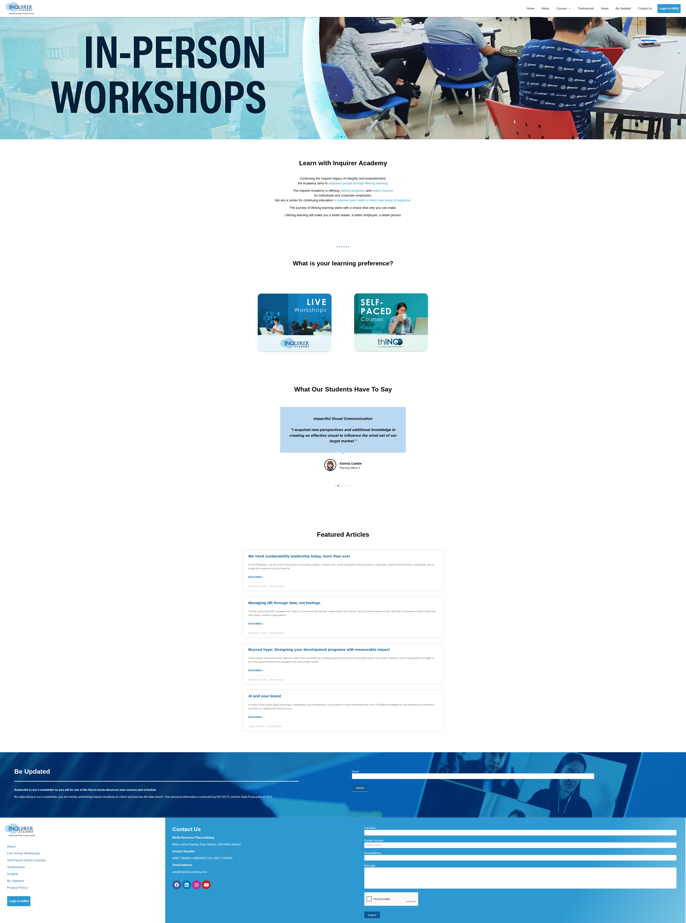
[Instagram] (196, 884)
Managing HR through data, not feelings (284, 603)
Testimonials (586, 8)
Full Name (371, 828)
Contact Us (645, 8)
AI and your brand (264, 696)
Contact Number (374, 840)
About (545, 8)
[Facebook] (176, 884)
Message (370, 865)
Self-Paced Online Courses (26, 860)
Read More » (255, 577)
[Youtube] (206, 884)
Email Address (373, 853)
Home (531, 8)
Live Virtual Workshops (23, 853)
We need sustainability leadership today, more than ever (299, 556)
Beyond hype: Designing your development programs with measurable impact (319, 649)
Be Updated (623, 8)
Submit (360, 787)
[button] (338, 136)
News (604, 8)
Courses (561, 8)
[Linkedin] (186, 884)
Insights (12, 873)
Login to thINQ (669, 8)
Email (356, 771)
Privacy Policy (17, 887)
